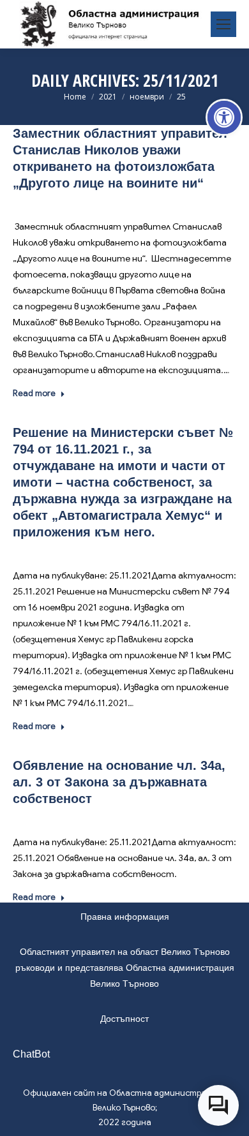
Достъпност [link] (124, 1019)
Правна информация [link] (124, 916)
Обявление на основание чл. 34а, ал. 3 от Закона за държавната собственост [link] (119, 782)
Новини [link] (121, 201)
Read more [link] (34, 393)
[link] (224, 117)
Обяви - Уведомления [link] (150, 550)
